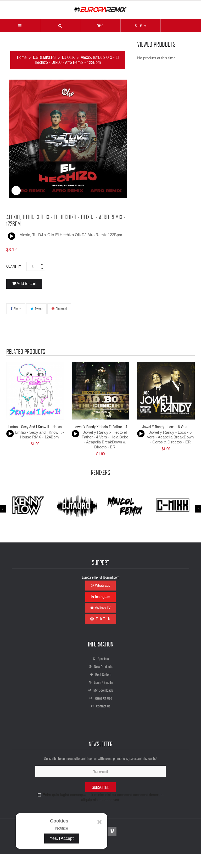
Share (17, 308)
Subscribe (100, 787)
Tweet (38, 308)
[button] (60, 25)
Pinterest (61, 308)
